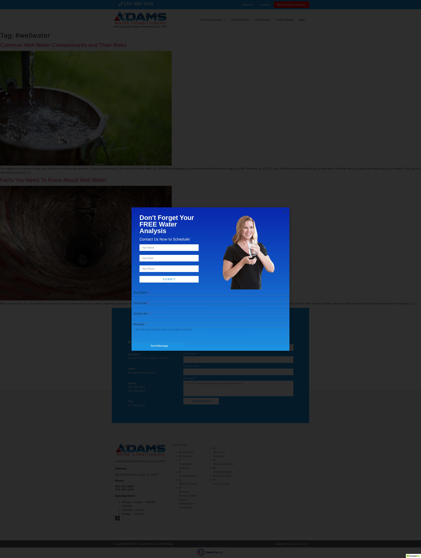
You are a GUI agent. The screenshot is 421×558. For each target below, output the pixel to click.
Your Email (140, 303)
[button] (285, 212)
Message (139, 324)
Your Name (140, 292)
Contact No (141, 313)
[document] (210, 279)
